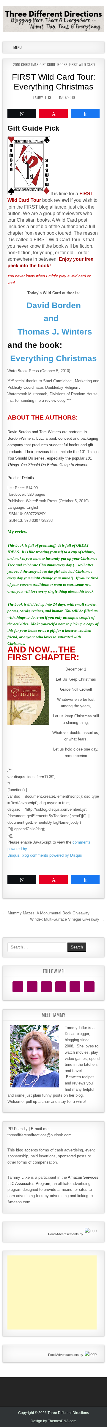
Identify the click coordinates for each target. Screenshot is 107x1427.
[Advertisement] (52, 1292)
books (62, 64)
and (53, 318)
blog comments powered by (52, 855)
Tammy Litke (42, 97)
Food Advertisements (63, 1234)
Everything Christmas (53, 358)
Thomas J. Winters (53, 331)
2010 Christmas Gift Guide (34, 64)
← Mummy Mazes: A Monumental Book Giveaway (46, 913)
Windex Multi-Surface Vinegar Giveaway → (67, 919)
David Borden (53, 305)
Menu (17, 47)
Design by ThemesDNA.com (53, 1421)
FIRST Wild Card (82, 64)
